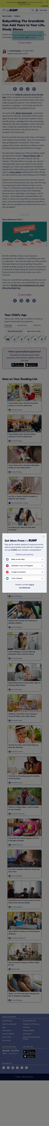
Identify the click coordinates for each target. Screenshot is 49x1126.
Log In (31, 585)
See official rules (24, 587)
